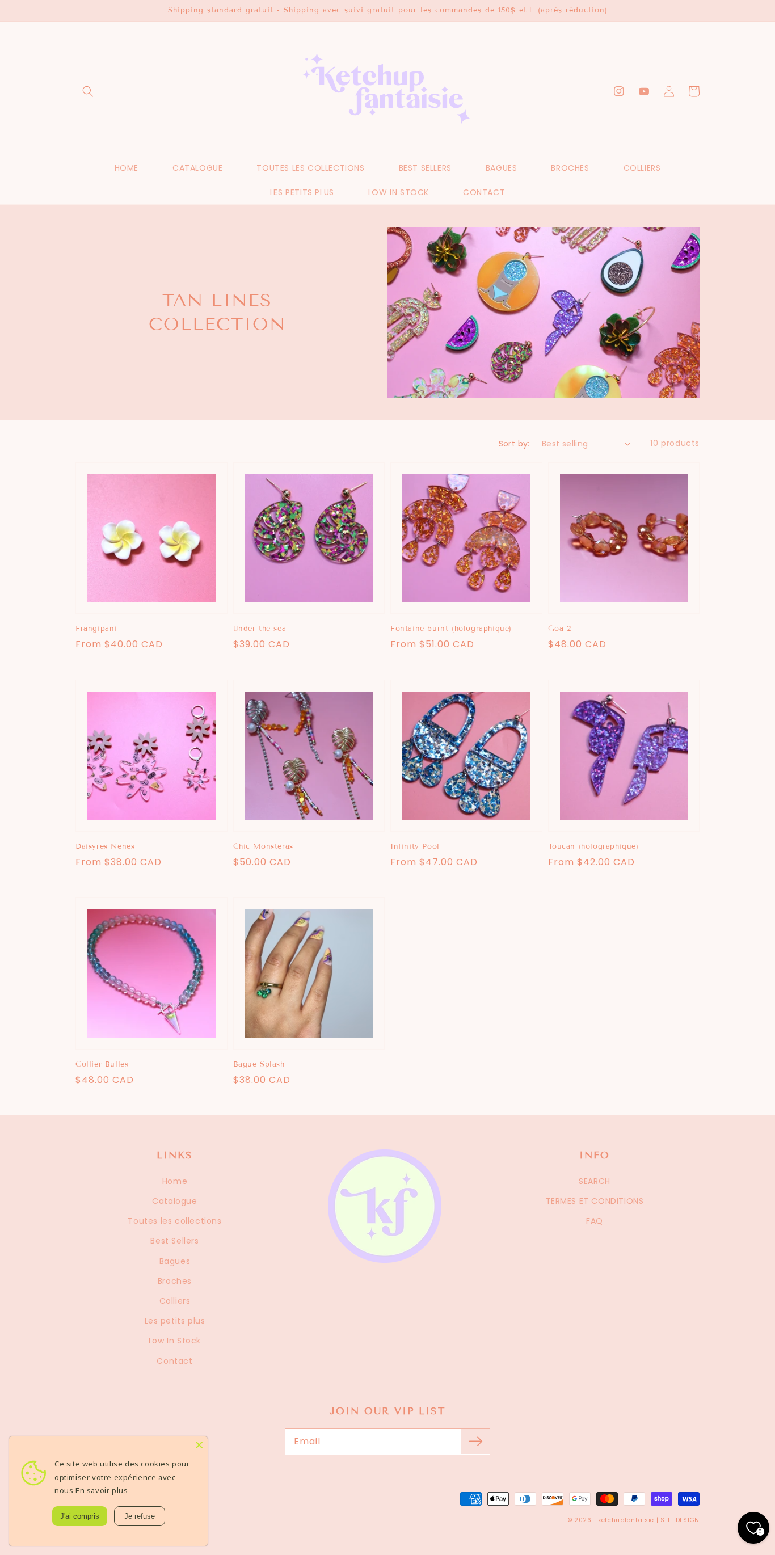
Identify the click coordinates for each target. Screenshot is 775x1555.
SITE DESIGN (680, 1520)
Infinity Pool (415, 846)
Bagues (175, 1261)
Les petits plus (175, 1320)
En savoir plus (101, 1490)
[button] (87, 91)
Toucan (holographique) (593, 846)
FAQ (594, 1221)
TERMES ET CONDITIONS (595, 1201)
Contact (174, 1361)
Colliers (175, 1301)
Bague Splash (259, 1064)
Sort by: (514, 443)
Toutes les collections (174, 1221)
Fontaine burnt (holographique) (451, 628)
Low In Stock (175, 1340)
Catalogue (174, 1201)
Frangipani (96, 628)
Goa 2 (559, 628)
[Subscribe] (475, 1441)
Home (174, 1181)
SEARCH (594, 1181)
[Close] (199, 1445)
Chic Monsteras (263, 846)
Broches (175, 1281)
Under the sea (260, 628)
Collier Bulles (101, 1064)
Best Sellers (174, 1240)
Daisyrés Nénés (104, 846)
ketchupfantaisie (626, 1520)
